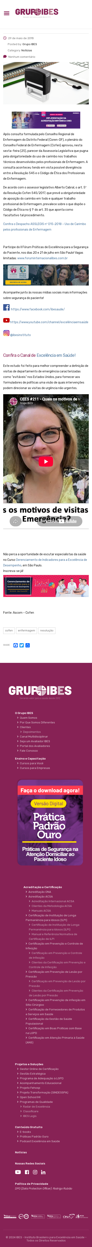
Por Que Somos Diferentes (37, 722)
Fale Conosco (28, 750)
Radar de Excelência (36, 1106)
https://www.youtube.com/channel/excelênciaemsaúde (49, 322)
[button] (6, 13)
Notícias (21, 1152)
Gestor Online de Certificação (39, 1069)
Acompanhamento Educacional (40, 1083)
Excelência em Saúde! (56, 355)
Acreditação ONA (39, 891)
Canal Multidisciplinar (33, 736)
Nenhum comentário (21, 56)
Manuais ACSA (40, 910)
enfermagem (26, 630)
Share (6, 645)
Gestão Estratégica (32, 1073)
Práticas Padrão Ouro (34, 1136)
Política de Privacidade (31, 1183)
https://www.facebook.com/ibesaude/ (38, 309)
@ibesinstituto (20, 335)
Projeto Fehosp (29, 1087)
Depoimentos (31, 731)
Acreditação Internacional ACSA (52, 901)
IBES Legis (29, 1116)
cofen (9, 630)
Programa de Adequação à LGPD (41, 1078)
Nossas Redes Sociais (30, 1163)
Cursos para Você (31, 763)
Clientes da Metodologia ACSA (51, 906)
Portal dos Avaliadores (34, 746)
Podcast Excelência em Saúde (39, 1141)
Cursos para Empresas (34, 768)
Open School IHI (29, 1097)
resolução (46, 630)
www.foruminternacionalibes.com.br (42, 258)
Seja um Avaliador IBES (34, 741)
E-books (25, 1131)
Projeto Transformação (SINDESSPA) (43, 1092)
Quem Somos (28, 717)
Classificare (30, 1111)
